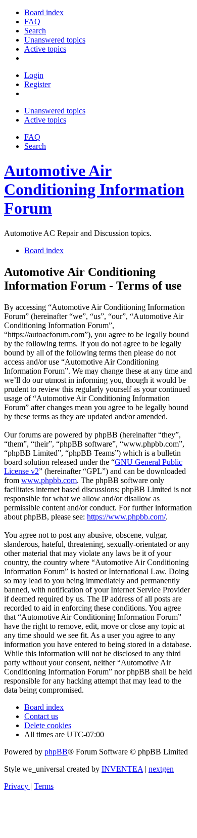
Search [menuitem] (35, 146)
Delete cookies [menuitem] (47, 725)
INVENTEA (122, 769)
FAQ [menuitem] (32, 137)
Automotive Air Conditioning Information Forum (94, 189)
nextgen (161, 769)
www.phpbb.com (49, 480)
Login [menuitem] (33, 75)
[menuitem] (44, 12)
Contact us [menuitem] (41, 716)
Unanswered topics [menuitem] (54, 110)
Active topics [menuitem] (45, 119)
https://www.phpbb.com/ (126, 516)
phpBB (56, 751)
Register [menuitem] (37, 84)
